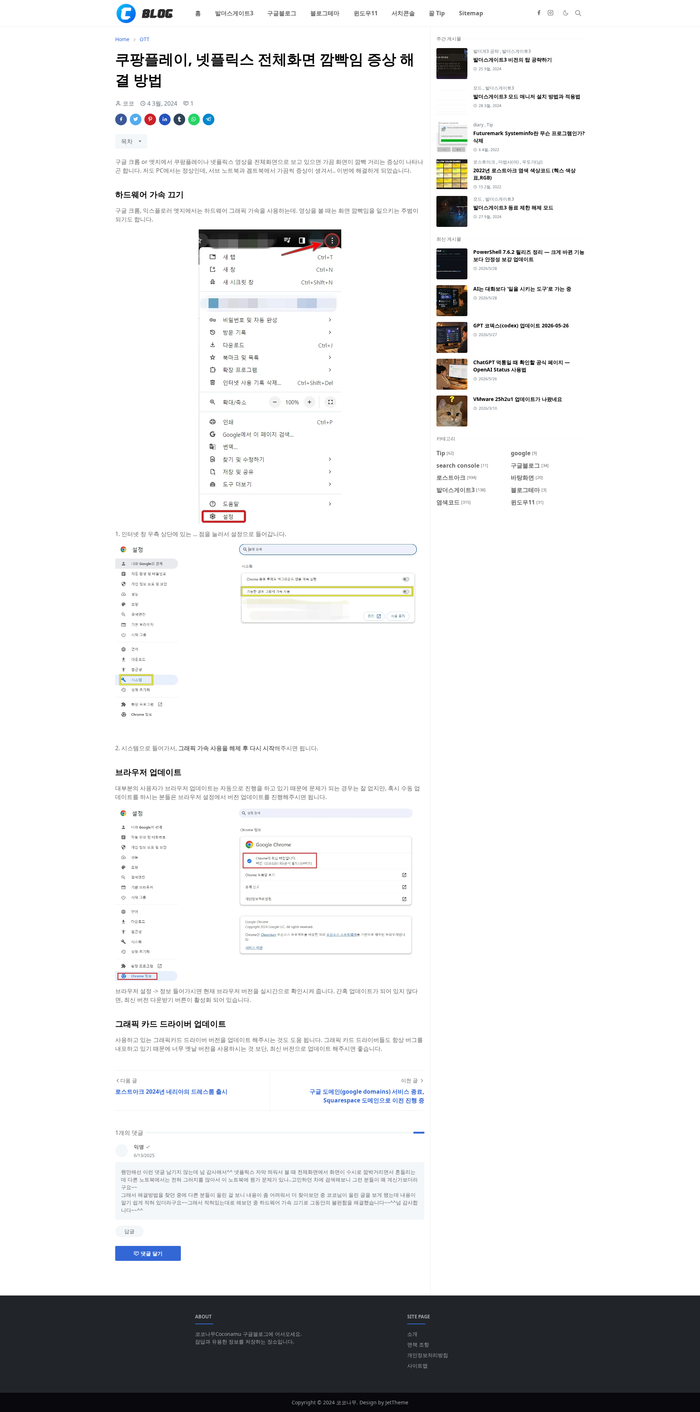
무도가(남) (532, 162)
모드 (478, 88)
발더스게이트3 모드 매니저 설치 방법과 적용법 (526, 96)
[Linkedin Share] (165, 119)
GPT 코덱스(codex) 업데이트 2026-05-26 (521, 325)
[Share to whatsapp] (194, 119)
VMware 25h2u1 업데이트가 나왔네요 (517, 399)
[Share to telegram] (208, 119)
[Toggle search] (578, 13)
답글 (129, 1231)
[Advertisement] (510, 575)
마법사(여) (509, 162)
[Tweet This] (135, 119)
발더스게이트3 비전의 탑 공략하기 (512, 59)
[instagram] (550, 13)
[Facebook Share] (121, 119)
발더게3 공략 (486, 51)
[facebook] (539, 13)
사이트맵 (417, 1365)
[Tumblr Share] (179, 119)
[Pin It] (150, 119)
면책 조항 (418, 1344)
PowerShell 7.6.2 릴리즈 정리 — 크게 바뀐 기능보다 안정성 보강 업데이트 (528, 255)
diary (479, 125)
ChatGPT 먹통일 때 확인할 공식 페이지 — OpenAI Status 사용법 (521, 366)
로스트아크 (484, 162)
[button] (566, 13)
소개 (412, 1333)
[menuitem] (198, 13)
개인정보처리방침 (427, 1355)
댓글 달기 (152, 1253)
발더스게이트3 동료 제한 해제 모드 (513, 207)
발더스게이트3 (516, 51)
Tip (490, 125)
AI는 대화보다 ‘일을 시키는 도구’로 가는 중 (522, 288)
